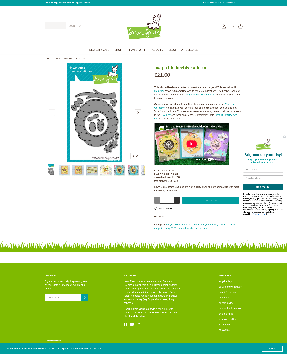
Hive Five (166, 115)
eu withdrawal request (230, 287)
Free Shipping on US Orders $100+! (221, 2)
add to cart (212, 200)
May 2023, (171, 228)
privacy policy (226, 303)
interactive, (212, 224)
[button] (240, 26)
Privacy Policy (259, 214)
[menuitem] (99, 50)
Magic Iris (159, 91)
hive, (203, 224)
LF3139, (231, 224)
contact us (224, 330)
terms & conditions (228, 319)
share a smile (226, 314)
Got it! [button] (272, 348)
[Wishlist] (232, 26)
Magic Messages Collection (200, 94)
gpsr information (227, 292)
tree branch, (201, 228)
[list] (95, 113)
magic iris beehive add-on (74, 58)
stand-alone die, (185, 228)
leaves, (222, 224)
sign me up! (263, 187)
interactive (57, 58)
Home (47, 58)
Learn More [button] (96, 348)
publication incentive (230, 308)
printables (224, 297)
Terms (270, 214)
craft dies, (186, 224)
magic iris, (159, 228)
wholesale (224, 324)
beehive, (175, 224)
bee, (168, 224)
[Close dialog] (284, 136)
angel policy (225, 281)
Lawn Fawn (56, 341)
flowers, (196, 224)
